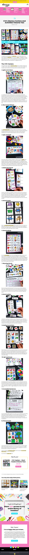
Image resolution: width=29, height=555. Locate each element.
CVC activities (6, 255)
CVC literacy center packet (9, 225)
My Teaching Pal (5, 5)
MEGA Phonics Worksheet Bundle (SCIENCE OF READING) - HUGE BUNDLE (8, 10)
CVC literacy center (6, 129)
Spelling (22, 474)
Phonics (20, 474)
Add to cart (18, 466)
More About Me (14, 540)
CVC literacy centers (14, 65)
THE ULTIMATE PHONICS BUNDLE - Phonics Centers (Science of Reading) (24, 10)
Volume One (9, 57)
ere (18, 57)
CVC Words (17, 474)
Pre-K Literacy (4, 474)
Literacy (14, 474)
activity (23, 159)
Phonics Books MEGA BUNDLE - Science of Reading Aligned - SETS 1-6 (16, 10)
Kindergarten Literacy (10, 474)
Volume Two (14, 56)
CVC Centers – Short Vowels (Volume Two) (18, 461)
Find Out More (14, 513)
